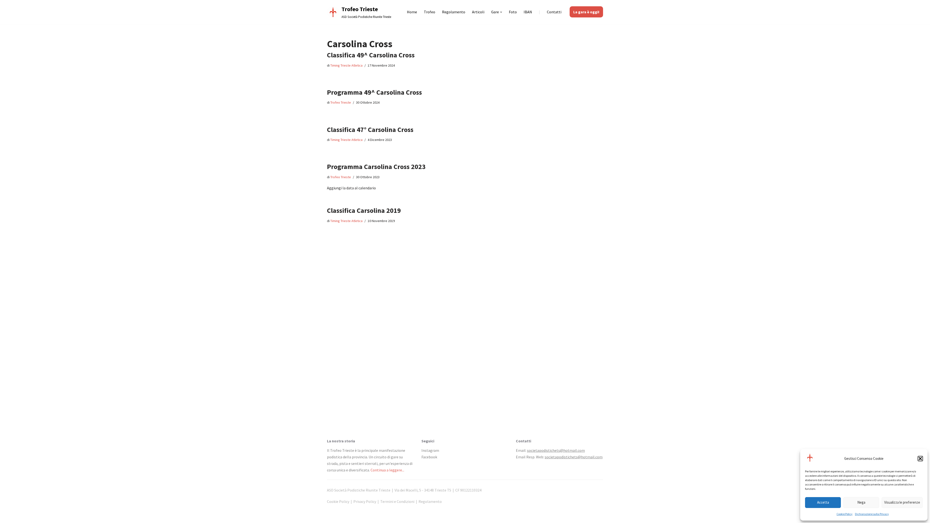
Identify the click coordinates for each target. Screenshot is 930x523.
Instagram (430, 450)
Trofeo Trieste (340, 102)
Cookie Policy (844, 514)
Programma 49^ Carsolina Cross (374, 92)
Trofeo (429, 11)
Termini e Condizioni (397, 501)
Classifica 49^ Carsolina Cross (371, 55)
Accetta (823, 502)
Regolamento (453, 11)
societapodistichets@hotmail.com (556, 450)
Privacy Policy (364, 501)
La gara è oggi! (586, 11)
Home (412, 11)
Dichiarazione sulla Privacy (872, 514)
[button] (920, 458)
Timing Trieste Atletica (346, 65)
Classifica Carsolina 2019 (364, 210)
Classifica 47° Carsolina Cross (370, 129)
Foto (513, 11)
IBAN (528, 11)
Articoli (478, 11)
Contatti (554, 11)
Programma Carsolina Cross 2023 (376, 166)
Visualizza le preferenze (902, 502)
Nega (861, 502)
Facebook (429, 456)
